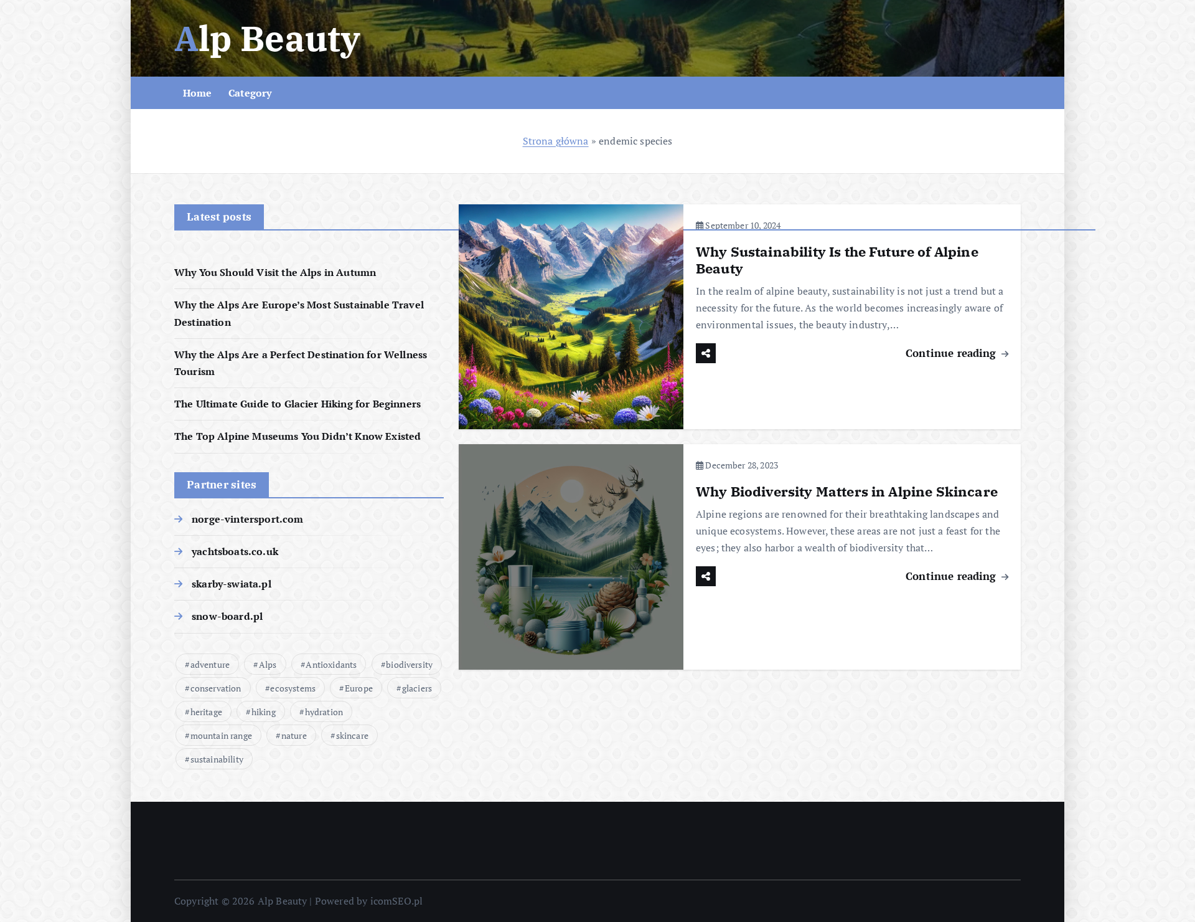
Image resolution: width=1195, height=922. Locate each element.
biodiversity (409, 664)
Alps (268, 664)
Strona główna (556, 141)
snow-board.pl (227, 616)
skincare (352, 735)
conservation (215, 688)
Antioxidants (331, 664)
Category (249, 93)
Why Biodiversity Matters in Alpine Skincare (847, 491)
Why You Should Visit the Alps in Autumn (275, 272)
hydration (324, 712)
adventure (210, 664)
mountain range (221, 735)
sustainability (216, 759)
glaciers (417, 688)
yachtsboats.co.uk (235, 551)
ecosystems (293, 688)
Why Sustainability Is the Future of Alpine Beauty (837, 260)
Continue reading (953, 353)
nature (294, 735)
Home (197, 93)
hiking (263, 712)
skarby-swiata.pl (231, 584)
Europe (359, 688)
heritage (206, 712)
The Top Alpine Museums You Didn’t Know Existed (297, 436)
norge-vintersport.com (247, 519)
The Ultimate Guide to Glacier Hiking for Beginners (297, 404)
